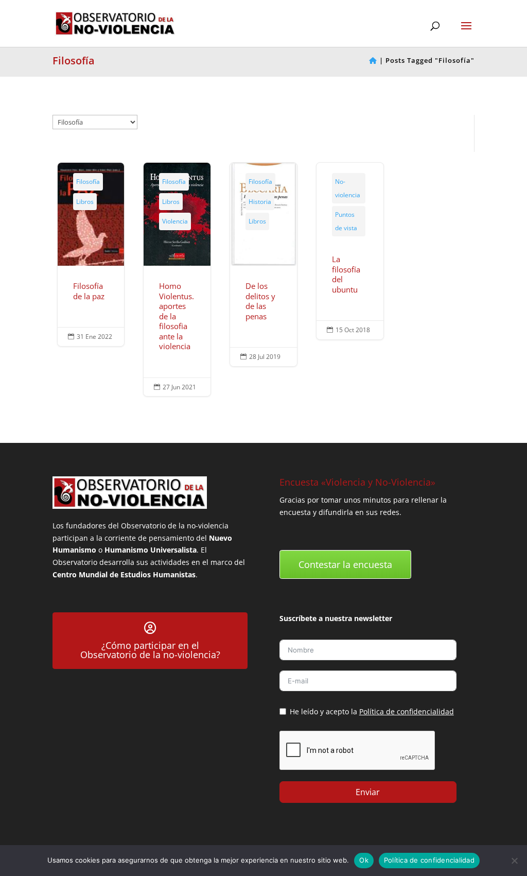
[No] (514, 860)
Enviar (368, 792)
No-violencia (347, 188)
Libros (85, 201)
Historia (260, 201)
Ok (363, 860)
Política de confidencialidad (406, 711)
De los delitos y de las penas (263, 264)
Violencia (175, 221)
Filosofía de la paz (91, 254)
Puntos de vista (346, 221)
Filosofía (88, 181)
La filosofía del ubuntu (350, 251)
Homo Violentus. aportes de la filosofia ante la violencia (177, 279)
